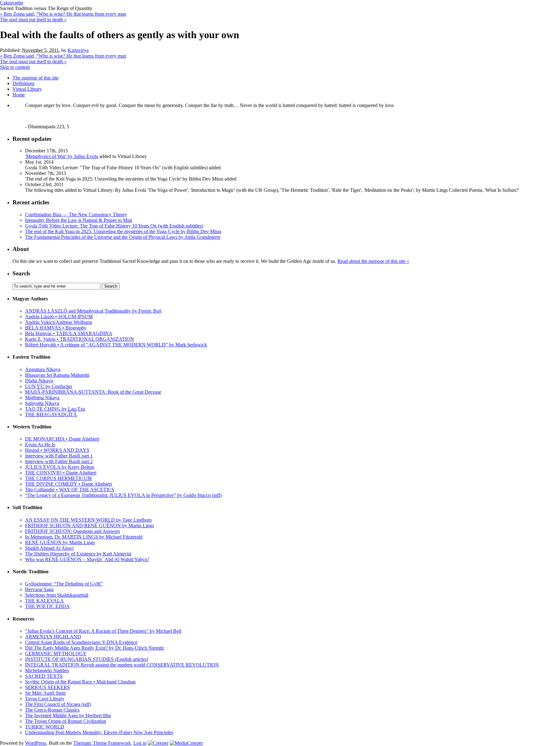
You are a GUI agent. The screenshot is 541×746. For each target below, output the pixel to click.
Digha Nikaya (39, 380)
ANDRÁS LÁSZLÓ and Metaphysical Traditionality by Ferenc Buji (93, 311)
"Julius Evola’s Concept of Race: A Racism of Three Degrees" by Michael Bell (103, 631)
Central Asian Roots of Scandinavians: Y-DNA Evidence (81, 642)
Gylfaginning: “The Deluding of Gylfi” (64, 583)
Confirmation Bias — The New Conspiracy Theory (76, 214)
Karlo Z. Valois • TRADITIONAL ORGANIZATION (79, 339)
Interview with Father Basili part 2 (59, 461)
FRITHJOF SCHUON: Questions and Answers (72, 531)
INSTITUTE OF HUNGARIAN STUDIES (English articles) (86, 659)
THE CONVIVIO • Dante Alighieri (60, 472)
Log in (140, 743)
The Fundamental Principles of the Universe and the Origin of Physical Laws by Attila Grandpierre (122, 237)
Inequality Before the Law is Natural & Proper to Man (78, 220)
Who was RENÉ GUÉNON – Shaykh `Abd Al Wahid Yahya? (87, 559)
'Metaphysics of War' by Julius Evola (61, 156)
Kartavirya (78, 50)
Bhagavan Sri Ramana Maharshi (57, 375)
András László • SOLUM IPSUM (59, 316)
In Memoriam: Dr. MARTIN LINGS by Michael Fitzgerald (83, 536)
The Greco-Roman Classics (52, 710)
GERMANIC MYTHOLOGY (56, 653)
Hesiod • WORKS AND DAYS (57, 450)
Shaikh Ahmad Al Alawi (49, 548)
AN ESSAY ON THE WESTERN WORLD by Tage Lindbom (88, 520)
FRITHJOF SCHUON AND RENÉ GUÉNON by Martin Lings (89, 525)
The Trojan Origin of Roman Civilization (65, 721)
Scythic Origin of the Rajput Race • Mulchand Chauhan (80, 681)
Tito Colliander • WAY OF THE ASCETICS (69, 489)
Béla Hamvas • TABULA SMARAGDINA (68, 333)
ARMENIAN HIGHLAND (53, 636)
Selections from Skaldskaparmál (56, 595)
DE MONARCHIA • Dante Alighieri (62, 439)
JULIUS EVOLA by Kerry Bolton (59, 467)
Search (21, 273)
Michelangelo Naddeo (47, 670)
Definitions (23, 83)
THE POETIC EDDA (47, 606)
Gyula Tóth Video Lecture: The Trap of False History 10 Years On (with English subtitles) (114, 225)
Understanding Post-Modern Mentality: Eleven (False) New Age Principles (99, 732)
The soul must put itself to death (33, 19)
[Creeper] (158, 743)
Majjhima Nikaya (42, 397)
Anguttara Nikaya (42, 369)
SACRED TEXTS (44, 676)
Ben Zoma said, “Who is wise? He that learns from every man (63, 14)
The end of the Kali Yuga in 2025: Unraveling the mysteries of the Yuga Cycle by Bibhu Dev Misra (123, 231)
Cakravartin (11, 2)
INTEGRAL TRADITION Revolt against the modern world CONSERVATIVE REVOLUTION (122, 664)
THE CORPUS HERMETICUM (58, 478)
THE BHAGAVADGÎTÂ (51, 414)
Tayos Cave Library (44, 698)
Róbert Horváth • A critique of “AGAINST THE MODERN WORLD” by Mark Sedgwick (116, 344)
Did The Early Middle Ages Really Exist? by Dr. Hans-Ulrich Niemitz (94, 648)
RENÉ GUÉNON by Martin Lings (60, 542)
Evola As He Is (40, 444)
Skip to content (15, 67)
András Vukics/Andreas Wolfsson (58, 322)
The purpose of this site (36, 77)
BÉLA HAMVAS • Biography (55, 327)
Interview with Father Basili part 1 (59, 455)
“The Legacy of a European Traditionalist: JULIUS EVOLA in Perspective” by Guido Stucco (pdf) (123, 495)
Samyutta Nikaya (42, 403)
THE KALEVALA (44, 600)
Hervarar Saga (39, 589)
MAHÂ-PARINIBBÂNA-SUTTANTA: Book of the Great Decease (93, 392)
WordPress (35, 743)
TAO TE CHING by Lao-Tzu (55, 408)
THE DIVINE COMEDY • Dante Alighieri (68, 484)
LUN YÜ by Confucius (48, 386)
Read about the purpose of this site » (373, 261)
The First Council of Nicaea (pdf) (58, 704)
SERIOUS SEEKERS (47, 687)
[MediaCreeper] (186, 743)
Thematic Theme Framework (102, 743)
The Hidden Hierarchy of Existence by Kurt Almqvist (78, 553)
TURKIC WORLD (44, 726)
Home (19, 94)
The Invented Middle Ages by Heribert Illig (68, 715)
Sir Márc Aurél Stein (45, 693)
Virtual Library (27, 89)
